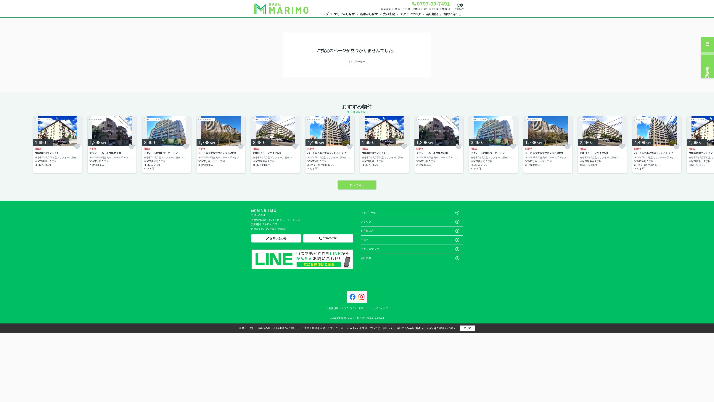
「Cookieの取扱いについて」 (419, 328)
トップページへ (357, 61)
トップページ (368, 212)
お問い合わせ (452, 14)
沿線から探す (369, 14)
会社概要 (432, 14)
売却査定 (389, 14)
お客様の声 (367, 230)
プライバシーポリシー (356, 308)
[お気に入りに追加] (77, 147)
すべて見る (357, 185)
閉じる (468, 328)
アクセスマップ (370, 249)
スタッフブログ (410, 14)
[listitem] (275, 144)
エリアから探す (344, 14)
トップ (324, 14)
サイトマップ (380, 308)
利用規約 (333, 308)
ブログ (365, 239)
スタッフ (366, 221)
